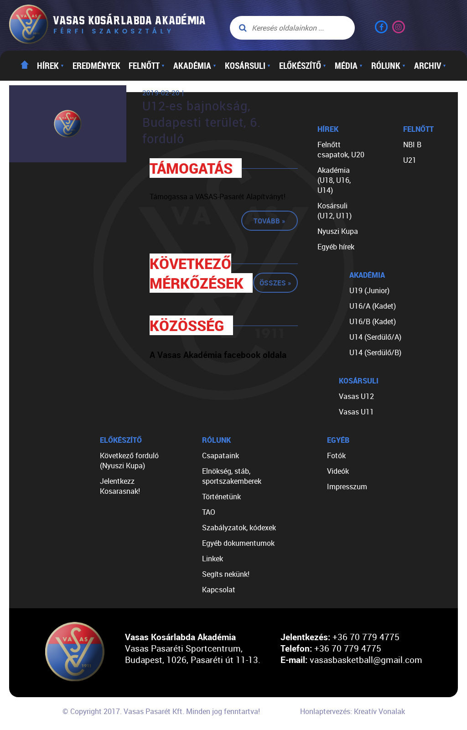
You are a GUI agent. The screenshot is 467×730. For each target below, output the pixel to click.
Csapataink (220, 455)
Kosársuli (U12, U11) (334, 211)
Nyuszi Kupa (337, 231)
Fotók (336, 455)
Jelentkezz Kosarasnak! (120, 486)
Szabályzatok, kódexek (239, 528)
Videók (338, 471)
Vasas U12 (356, 396)
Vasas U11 (356, 412)
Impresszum (347, 486)
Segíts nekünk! (225, 574)
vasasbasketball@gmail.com (366, 659)
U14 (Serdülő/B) (375, 352)
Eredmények (96, 66)
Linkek (212, 559)
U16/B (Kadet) (372, 321)
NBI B (412, 145)
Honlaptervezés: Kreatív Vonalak (352, 711)
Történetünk (221, 497)
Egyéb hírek (335, 247)
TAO (208, 512)
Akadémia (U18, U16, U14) (334, 180)
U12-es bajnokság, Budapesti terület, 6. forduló (201, 122)
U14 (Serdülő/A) (375, 337)
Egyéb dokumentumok (238, 543)
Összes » (275, 282)
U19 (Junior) (369, 290)
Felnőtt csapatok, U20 (340, 150)
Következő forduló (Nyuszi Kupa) (129, 460)
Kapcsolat (218, 590)
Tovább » (269, 220)
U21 (409, 160)
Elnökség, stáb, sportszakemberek (231, 476)
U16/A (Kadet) (372, 306)
